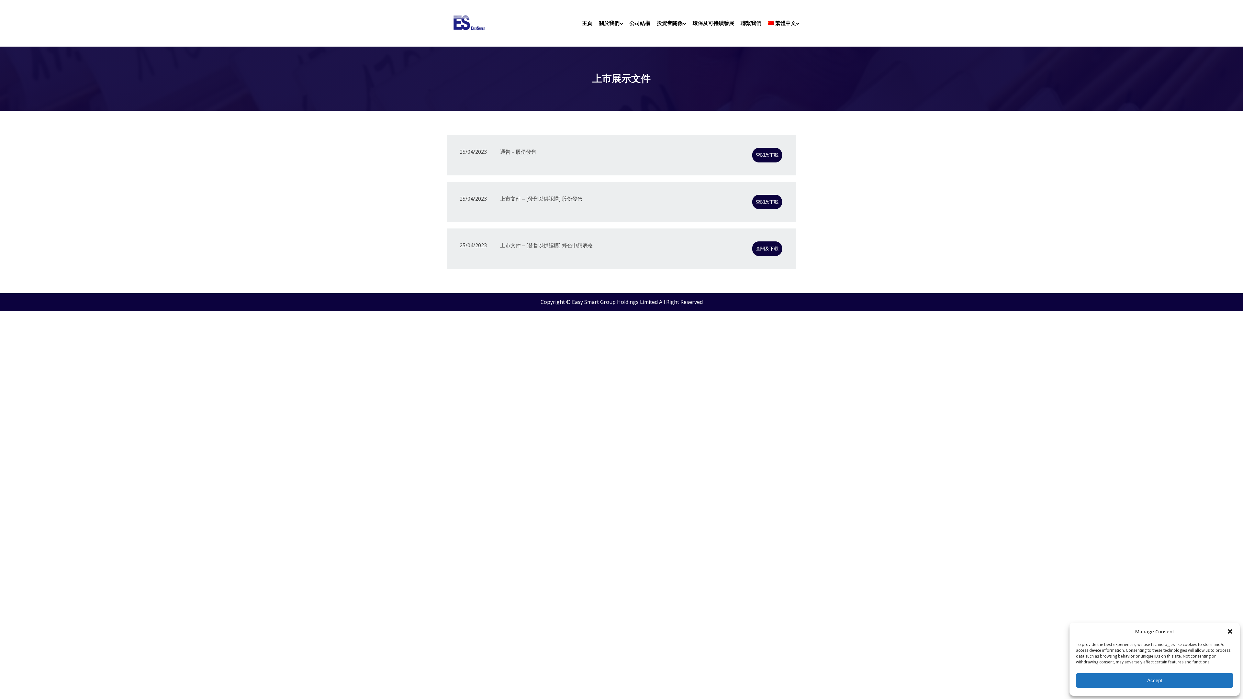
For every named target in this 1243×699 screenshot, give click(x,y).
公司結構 (640, 23)
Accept (1154, 680)
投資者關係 (670, 23)
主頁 (587, 23)
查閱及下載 (767, 155)
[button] (1230, 631)
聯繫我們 (751, 23)
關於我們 (609, 23)
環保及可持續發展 (713, 23)
